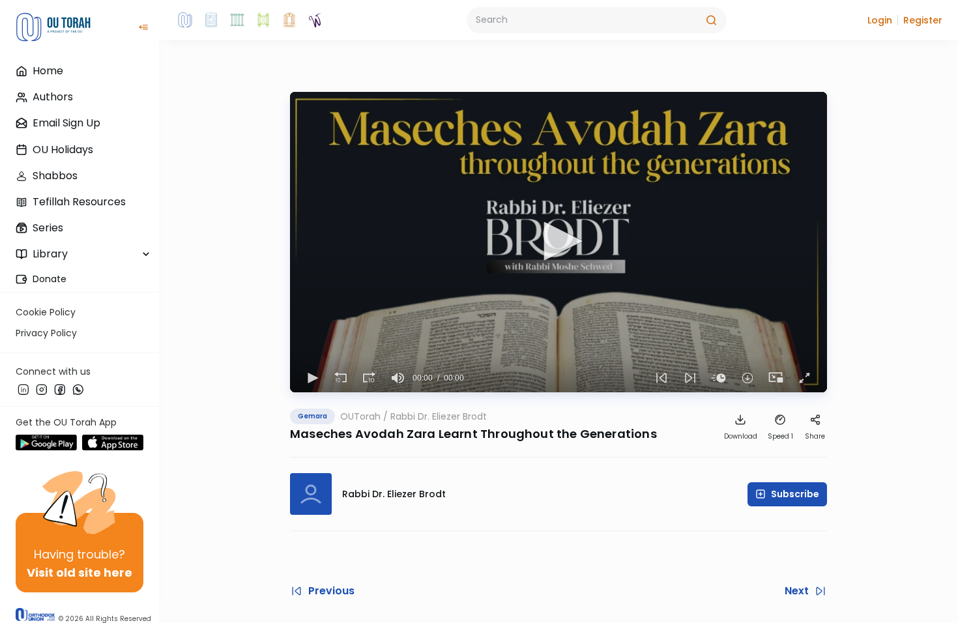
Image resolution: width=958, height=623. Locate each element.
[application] (558, 242)
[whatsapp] (78, 389)
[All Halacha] (237, 20)
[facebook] (60, 389)
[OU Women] (315, 20)
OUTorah (360, 416)
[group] (398, 378)
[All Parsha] (263, 20)
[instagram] (42, 389)
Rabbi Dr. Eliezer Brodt (438, 416)
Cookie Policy (46, 312)
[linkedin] (23, 389)
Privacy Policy (46, 333)
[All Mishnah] (211, 20)
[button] (879, 20)
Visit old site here (79, 572)
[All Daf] (289, 20)
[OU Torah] (185, 20)
